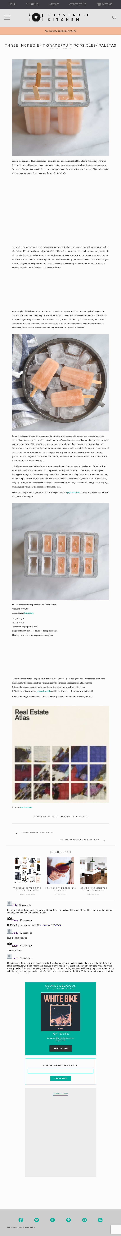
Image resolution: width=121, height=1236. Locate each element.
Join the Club (60, 1048)
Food (58, 48)
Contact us (77, 4)
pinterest (68, 817)
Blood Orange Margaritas (38, 832)
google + (84, 817)
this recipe (29, 613)
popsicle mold (73, 492)
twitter (54, 817)
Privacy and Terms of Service (24, 1227)
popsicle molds (44, 691)
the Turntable (26, 807)
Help (12, 4)
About (54, 4)
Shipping (32, 4)
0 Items (107, 4)
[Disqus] (60, 936)
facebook (40, 817)
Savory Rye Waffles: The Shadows (79, 839)
